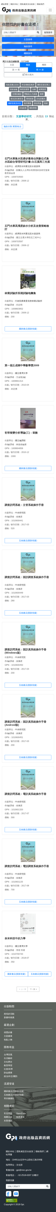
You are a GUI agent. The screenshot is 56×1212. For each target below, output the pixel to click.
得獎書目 (20, 1117)
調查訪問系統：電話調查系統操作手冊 (27, 866)
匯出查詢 (29, 75)
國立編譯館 (20, 440)
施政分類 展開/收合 (12, 126)
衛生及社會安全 (17, 99)
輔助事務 (33, 108)
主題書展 (8, 1036)
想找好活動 (9, 1014)
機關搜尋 (28, 53)
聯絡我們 (40, 4)
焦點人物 (8, 1040)
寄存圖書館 (9, 1098)
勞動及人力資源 (30, 94)
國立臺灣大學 (21, 373)
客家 (46, 103)
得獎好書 (8, 1032)
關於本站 (14, 4)
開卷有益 (9, 1047)
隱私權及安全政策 (27, 4)
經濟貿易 (42, 89)
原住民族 (37, 103)
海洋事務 (27, 103)
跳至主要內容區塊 (7, 1)
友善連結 (8, 1121)
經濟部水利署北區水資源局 (27, 166)
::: (6, 1132)
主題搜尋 (28, 39)
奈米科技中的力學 (15, 938)
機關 (44, 65)
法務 (34, 89)
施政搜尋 (28, 46)
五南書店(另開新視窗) (14, 1095)
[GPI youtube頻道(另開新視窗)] (16, 1193)
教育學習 (8, 1065)
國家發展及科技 (14, 103)
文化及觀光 (40, 99)
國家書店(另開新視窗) (14, 1091)
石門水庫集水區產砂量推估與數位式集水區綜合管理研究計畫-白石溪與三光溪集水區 (27, 161)
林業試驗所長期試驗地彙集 (20, 293)
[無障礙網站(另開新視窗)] (11, 1200)
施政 (28, 65)
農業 (42, 94)
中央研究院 (20, 513)
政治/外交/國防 (10, 1076)
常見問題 (8, 1113)
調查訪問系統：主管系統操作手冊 (24, 504)
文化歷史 (8, 1062)
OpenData (21, 1113)
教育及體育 (24, 89)
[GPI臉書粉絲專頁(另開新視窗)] (9, 1193)
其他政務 (23, 108)
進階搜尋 (48, 32)
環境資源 (29, 99)
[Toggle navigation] (50, 10)
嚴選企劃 (9, 1024)
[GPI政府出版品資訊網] (19, 10)
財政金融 (13, 89)
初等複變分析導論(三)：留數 (21, 432)
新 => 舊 (16, 70)
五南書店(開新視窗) (28, 540)
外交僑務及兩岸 (28, 85)
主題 (12, 65)
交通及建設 (16, 94)
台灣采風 (8, 1055)
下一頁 (32, 989)
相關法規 (8, 1117)
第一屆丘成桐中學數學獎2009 (22, 365)
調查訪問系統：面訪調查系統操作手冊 (27, 577)
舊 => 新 (40, 70)
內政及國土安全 (12, 85)
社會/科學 (8, 1069)
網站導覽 (4, 4)
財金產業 (8, 1073)
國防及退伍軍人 (43, 85)
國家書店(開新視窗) (28, 329)
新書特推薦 (9, 1017)
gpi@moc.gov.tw (24, 1170)
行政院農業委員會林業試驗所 (28, 301)
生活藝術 (8, 1058)
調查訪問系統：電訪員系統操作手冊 (25, 793)
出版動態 (9, 1006)
